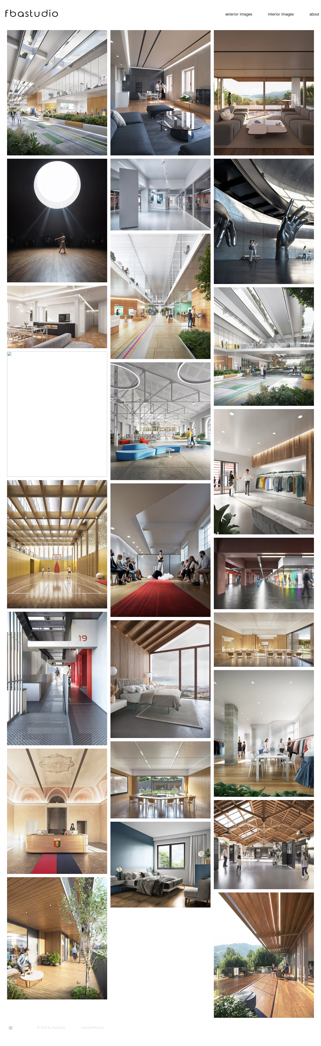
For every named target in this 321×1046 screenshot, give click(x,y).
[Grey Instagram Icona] (10, 1028)
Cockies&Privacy (92, 1027)
